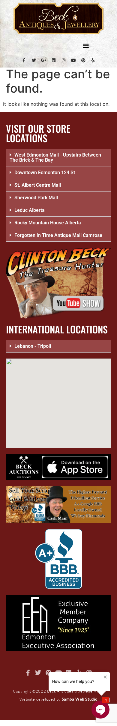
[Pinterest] (83, 60)
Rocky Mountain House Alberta (47, 223)
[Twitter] (34, 60)
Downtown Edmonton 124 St (44, 172)
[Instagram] (63, 60)
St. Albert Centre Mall (37, 185)
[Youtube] (73, 60)
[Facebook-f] (24, 60)
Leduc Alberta (29, 210)
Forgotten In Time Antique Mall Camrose (58, 235)
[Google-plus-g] (44, 60)
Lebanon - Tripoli (32, 346)
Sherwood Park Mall (36, 197)
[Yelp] (93, 60)
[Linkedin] (54, 60)
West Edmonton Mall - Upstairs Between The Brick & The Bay (55, 157)
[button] (86, 45)
